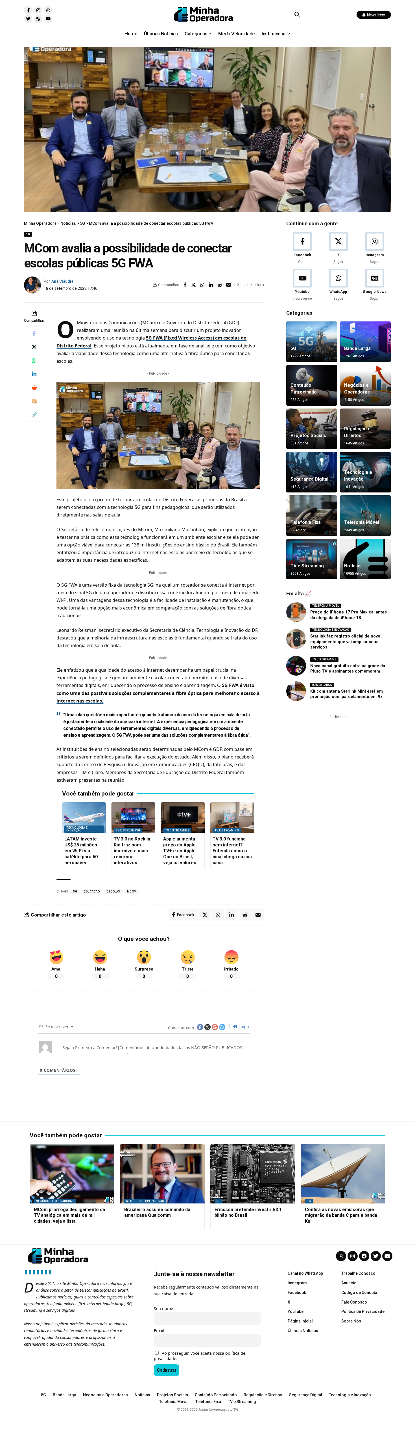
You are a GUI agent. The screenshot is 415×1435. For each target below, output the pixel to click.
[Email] (229, 284)
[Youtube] (48, 19)
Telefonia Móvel (361, 522)
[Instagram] (38, 10)
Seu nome (163, 1308)
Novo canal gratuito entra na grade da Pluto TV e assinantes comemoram (347, 668)
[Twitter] (28, 19)
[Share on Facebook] (185, 284)
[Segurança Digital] (311, 472)
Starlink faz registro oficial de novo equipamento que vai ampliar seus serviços (345, 642)
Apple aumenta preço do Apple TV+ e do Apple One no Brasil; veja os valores (179, 850)
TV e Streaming (128, 830)
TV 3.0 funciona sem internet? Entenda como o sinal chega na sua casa (232, 850)
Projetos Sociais (308, 435)
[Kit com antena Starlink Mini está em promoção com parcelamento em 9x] (296, 691)
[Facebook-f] (28, 10)
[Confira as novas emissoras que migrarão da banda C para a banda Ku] (343, 1173)
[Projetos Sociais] (311, 429)
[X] (338, 248)
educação (92, 891)
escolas (113, 891)
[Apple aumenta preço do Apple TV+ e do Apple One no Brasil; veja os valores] (183, 817)
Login (243, 1026)
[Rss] (38, 19)
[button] (297, 15)
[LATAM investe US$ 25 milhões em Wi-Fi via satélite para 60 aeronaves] (84, 817)
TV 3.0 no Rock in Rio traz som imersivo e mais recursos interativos (132, 850)
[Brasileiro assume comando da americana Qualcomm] (162, 1173)
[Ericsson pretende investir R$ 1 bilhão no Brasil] (252, 1173)
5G (28, 234)
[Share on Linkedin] (211, 284)
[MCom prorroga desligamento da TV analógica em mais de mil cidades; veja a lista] (72, 1173)
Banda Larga (357, 348)
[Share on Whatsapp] (202, 284)
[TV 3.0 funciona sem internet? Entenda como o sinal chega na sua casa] (232, 817)
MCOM (132, 891)
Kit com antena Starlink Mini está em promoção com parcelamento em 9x (346, 694)
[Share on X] (194, 284)
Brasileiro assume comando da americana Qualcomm (157, 1212)
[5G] (311, 341)
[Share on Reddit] (220, 284)
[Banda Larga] (365, 341)
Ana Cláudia (62, 281)
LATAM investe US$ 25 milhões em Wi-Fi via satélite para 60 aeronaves (81, 850)
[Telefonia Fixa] (311, 515)
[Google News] (375, 285)
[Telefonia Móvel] (365, 515)
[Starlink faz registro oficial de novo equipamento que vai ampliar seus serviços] (296, 639)
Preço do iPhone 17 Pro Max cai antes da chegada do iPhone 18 (348, 615)
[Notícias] (365, 559)
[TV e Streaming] (311, 559)
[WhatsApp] (338, 285)
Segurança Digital (309, 479)
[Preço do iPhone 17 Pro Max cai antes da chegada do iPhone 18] (296, 612)
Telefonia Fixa (305, 522)
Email (159, 1330)
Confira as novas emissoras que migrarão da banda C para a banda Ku (341, 1215)
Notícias (353, 566)
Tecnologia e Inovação (77, 829)
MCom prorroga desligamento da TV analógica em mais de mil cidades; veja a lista (69, 1215)
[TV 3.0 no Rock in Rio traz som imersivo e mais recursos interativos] (133, 817)
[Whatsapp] (48, 10)
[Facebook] (302, 248)
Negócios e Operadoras (55, 1201)
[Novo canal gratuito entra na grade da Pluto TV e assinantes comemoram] (296, 666)
